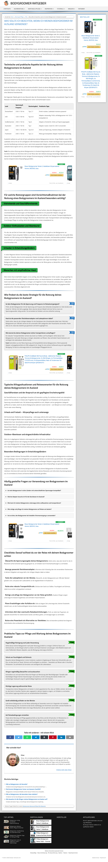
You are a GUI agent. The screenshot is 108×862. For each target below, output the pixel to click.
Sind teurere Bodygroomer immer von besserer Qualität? (23, 789)
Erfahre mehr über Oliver (64, 770)
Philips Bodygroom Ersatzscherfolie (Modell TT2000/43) (43, 835)
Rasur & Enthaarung (42, 853)
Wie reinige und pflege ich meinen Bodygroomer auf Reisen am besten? (29, 509)
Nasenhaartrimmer (73, 853)
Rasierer (65, 853)
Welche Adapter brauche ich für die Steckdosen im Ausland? (26, 497)
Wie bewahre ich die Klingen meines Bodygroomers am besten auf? (26, 799)
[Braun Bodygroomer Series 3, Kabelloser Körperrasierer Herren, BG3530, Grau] (91, 33)
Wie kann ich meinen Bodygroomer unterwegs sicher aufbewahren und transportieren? (34, 503)
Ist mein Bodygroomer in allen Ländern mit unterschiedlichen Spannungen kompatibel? (34, 490)
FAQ (26, 17)
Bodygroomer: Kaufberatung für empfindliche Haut (17, 831)
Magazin (71, 9)
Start (12, 17)
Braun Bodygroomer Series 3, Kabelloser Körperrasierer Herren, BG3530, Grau (91, 38)
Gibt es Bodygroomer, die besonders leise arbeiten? (21, 794)
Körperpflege (33, 853)
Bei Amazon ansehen (56, 175)
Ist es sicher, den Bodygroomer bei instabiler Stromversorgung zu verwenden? (31, 515)
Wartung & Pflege (34, 9)
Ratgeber (81, 9)
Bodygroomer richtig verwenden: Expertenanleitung (15, 821)
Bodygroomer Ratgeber (28, 3)
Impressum (103, 858)
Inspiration (48, 9)
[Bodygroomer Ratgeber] (5, 5)
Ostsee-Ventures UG (15, 858)
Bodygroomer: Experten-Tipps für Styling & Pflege (17, 836)
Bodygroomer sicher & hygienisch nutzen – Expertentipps (15, 841)
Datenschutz (95, 858)
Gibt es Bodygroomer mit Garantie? (16, 784)
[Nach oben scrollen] (105, 859)
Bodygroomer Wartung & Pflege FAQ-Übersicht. (34, 806)
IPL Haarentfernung (52, 853)
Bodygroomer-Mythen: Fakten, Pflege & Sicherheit (16, 827)
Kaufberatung (19, 9)
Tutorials (60, 9)
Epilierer (60, 853)
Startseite (7, 9)
